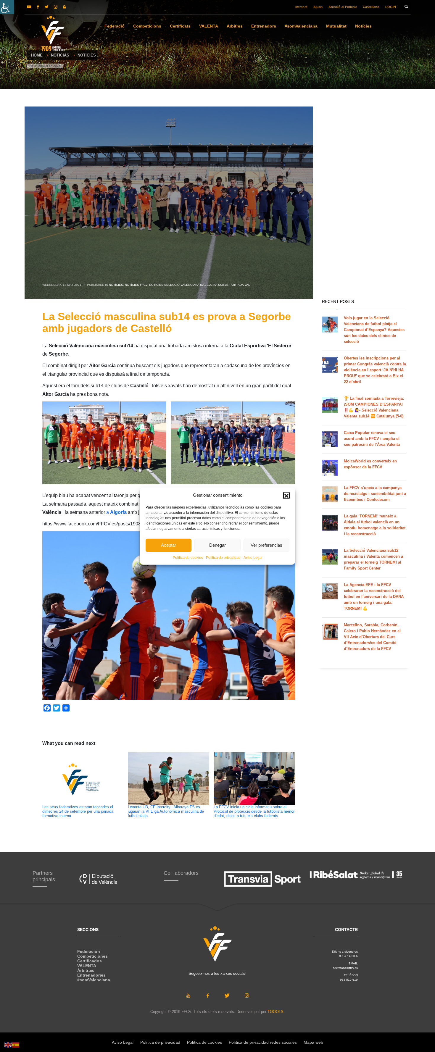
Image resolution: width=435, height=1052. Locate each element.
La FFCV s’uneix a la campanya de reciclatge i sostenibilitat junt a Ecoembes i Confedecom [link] (375, 493)
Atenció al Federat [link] (342, 7)
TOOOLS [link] (275, 1011)
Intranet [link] (301, 7)
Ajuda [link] (318, 7)
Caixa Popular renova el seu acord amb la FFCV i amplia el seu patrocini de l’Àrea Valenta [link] (372, 438)
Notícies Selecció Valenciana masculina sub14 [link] (188, 284)
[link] (7, 7)
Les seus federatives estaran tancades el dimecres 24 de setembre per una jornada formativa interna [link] (77, 811)
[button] (286, 495)
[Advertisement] (364, 201)
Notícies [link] (116, 284)
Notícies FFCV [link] (136, 284)
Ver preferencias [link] (266, 545)
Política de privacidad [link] (223, 557)
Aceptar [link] (168, 545)
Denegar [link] (217, 545)
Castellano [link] (371, 7)
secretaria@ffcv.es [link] (345, 967)
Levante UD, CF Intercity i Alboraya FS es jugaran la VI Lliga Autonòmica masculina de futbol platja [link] (166, 811)
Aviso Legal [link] (253, 557)
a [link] (116, 512)
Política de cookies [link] (188, 557)
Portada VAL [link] (240, 284)
